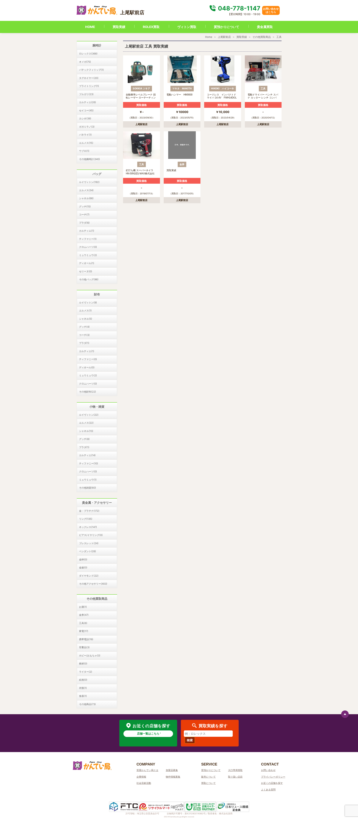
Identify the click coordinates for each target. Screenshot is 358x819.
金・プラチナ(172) (89, 510)
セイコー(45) (86, 110)
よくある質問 (268, 789)
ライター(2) (85, 671)
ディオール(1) (86, 263)
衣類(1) (83, 687)
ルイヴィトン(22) (88, 414)
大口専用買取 (235, 770)
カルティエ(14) (87, 455)
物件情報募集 (173, 776)
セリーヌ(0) (85, 271)
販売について (208, 776)
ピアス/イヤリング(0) (91, 535)
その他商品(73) (87, 704)
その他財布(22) (87, 391)
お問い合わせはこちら (271, 10)
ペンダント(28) (87, 551)
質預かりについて (226, 27)
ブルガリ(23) (86, 94)
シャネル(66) (86, 198)
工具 (279, 36)
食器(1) (83, 695)
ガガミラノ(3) (87, 126)
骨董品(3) (84, 647)
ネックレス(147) (88, 526)
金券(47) (84, 614)
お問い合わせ (268, 770)
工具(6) (83, 623)
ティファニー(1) (88, 238)
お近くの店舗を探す (272, 783)
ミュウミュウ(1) (88, 479)
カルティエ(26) (87, 102)
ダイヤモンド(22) (88, 575)
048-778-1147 (238, 8)
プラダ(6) (84, 222)
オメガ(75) (85, 61)
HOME (90, 27)
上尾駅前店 (224, 36)
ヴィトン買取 (186, 27)
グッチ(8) (84, 438)
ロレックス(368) (88, 53)
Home (208, 36)
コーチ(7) (84, 214)
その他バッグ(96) (88, 279)
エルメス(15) (86, 142)
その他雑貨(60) (87, 487)
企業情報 (141, 776)
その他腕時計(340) (89, 159)
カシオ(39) (85, 118)
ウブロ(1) (84, 150)
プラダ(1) (84, 342)
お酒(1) (83, 606)
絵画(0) (83, 679)
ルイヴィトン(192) (89, 182)
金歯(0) (83, 567)
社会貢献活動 (143, 783)
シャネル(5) (85, 318)
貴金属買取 (265, 27)
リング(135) (85, 518)
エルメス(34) (86, 190)
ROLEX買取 (151, 27)
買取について (208, 783)
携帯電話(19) (86, 639)
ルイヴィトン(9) (88, 302)
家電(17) (83, 631)
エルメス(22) (86, 422)
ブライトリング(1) (89, 85)
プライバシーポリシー (273, 776)
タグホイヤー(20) (88, 77)
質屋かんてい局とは (147, 770)
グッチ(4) (84, 326)
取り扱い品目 (235, 776)
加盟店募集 (172, 770)
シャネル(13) (86, 430)
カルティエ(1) (86, 230)
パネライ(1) (85, 134)
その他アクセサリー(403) (93, 583)
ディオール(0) (87, 367)
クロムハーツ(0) (88, 246)
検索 (190, 740)
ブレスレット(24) (88, 543)
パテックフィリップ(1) (91, 69)
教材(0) (83, 663)
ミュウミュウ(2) (88, 255)
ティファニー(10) (88, 463)
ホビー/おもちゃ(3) (89, 655)
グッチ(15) (85, 206)
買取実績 (119, 27)
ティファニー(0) (88, 359)
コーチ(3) (84, 334)
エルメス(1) (85, 310)
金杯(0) (83, 559)
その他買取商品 (261, 36)
